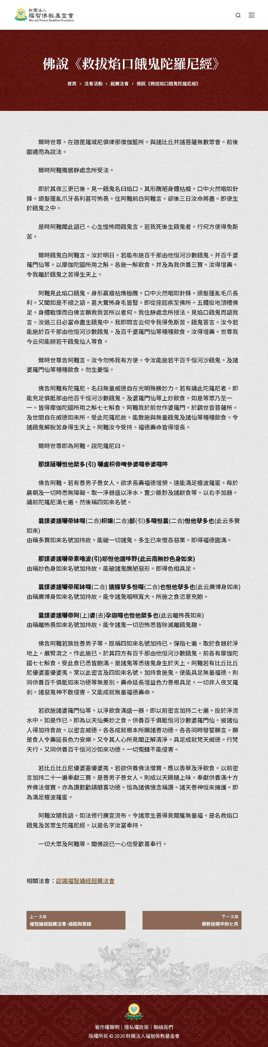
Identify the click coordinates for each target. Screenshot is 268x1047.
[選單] (252, 15)
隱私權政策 (136, 1026)
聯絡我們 (163, 1026)
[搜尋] (238, 15)
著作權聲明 (107, 1026)
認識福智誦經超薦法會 (85, 880)
